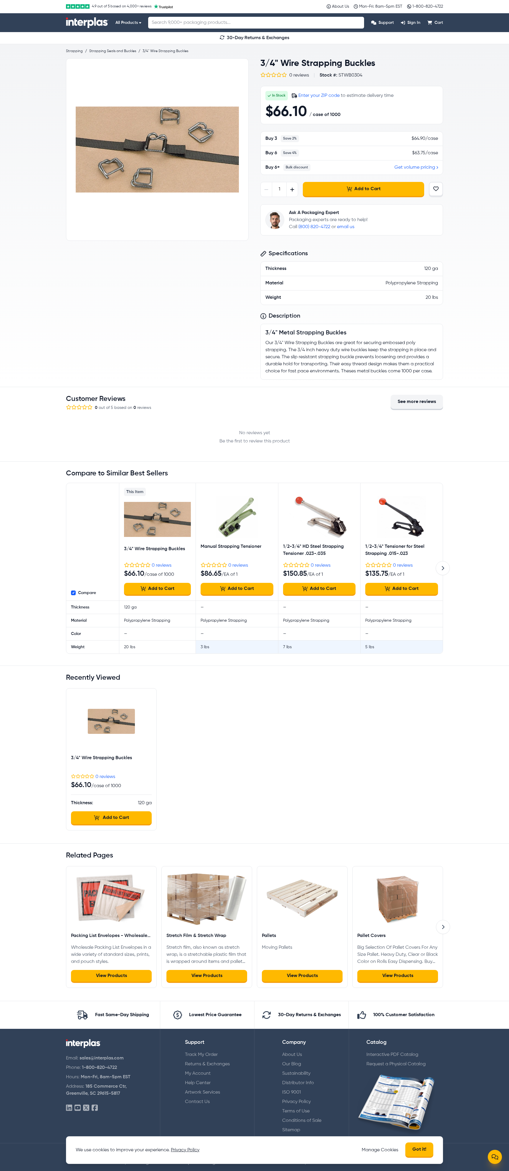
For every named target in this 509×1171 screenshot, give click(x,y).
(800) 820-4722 (314, 227)
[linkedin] (69, 1108)
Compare (87, 593)
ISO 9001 (291, 1092)
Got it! (419, 1149)
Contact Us (197, 1101)
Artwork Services (202, 1092)
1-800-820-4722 (99, 1067)
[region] (157, 149)
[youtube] (78, 1108)
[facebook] (95, 1108)
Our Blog (291, 1064)
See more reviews (417, 401)
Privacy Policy (296, 1101)
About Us (292, 1054)
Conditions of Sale (301, 1120)
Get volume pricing (414, 167)
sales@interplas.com (102, 1058)
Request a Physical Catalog (396, 1064)
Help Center (198, 1083)
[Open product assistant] (495, 1157)
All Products (126, 23)
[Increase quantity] (292, 189)
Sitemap (291, 1130)
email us (345, 227)
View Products (111, 975)
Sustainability (296, 1073)
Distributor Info (298, 1083)
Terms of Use (296, 1111)
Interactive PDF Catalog (392, 1054)
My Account (198, 1073)
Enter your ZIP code (319, 95)
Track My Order (201, 1054)
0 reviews (161, 565)
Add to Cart (367, 189)
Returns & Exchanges (207, 1064)
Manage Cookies (380, 1150)
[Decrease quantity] (266, 189)
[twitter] (86, 1108)
